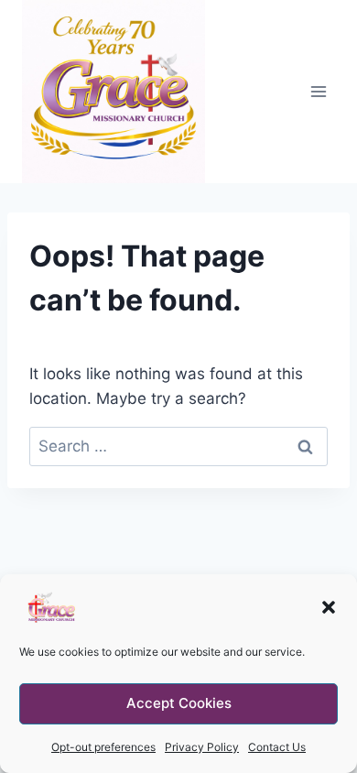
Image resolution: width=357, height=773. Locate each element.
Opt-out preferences (103, 747)
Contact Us (277, 747)
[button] (328, 607)
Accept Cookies (179, 703)
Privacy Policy (202, 747)
